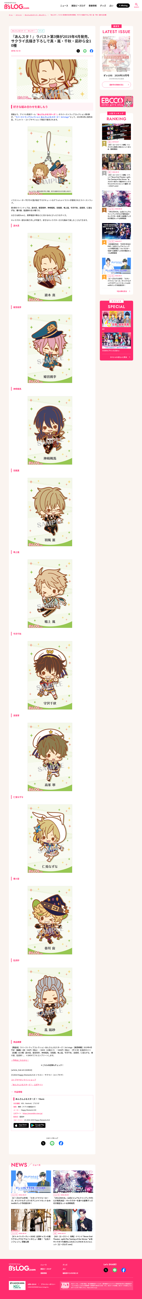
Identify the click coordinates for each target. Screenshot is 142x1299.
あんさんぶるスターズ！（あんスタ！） (36, 15)
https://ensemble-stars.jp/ (32, 1113)
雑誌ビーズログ (78, 6)
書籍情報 (93, 6)
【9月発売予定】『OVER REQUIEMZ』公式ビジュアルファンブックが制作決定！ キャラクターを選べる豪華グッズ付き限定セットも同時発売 (119, 248)
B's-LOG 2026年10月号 (116, 75)
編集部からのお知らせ (70, 1273)
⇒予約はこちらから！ (20, 1060)
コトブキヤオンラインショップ (23, 1079)
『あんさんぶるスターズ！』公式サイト (27, 1084)
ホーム (11, 15)
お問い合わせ (32, 1284)
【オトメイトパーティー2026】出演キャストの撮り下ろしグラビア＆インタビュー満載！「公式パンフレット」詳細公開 (30, 1239)
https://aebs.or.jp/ (92, 1287)
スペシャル (19, 15)
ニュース (64, 6)
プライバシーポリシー (48, 1284)
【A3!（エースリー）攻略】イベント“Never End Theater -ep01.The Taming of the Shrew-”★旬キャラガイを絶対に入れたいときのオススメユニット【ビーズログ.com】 (72, 1240)
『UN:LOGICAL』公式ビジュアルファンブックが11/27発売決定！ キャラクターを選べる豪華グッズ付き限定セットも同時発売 (73, 1200)
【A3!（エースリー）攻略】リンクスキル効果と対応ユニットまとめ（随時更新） (119, 147)
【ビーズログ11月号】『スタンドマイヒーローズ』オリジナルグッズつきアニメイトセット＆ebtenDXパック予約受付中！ (30, 1200)
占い (111, 6)
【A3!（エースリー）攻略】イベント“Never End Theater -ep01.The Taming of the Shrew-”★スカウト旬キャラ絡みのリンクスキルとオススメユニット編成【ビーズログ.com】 (119, 180)
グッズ (103, 6)
